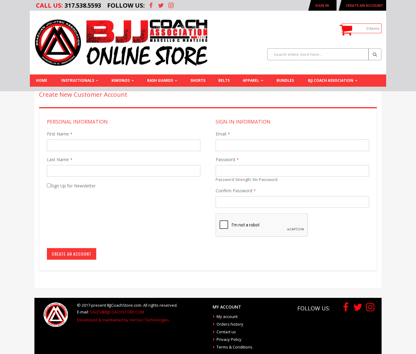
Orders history (230, 324)
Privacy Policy (229, 339)
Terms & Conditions (234, 347)
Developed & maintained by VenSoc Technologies (123, 320)
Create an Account (364, 5)
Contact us (226, 331)
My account (227, 316)
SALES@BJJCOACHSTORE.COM (117, 312)
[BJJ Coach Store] (121, 42)
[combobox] (324, 54)
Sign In (322, 5)
